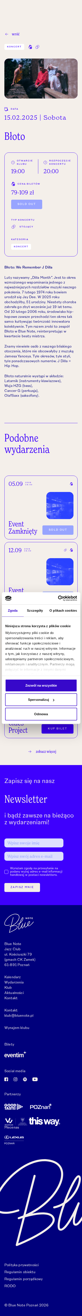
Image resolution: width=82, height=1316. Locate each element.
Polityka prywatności (21, 1265)
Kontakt (10, 998)
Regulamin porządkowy (23, 1279)
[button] (30, 47)
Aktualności (14, 993)
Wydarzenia (14, 982)
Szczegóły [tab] (35, 610)
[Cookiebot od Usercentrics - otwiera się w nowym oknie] (58, 598)
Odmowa (41, 714)
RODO (10, 1286)
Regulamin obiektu (19, 1272)
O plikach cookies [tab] (63, 610)
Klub (8, 988)
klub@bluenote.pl (19, 1016)
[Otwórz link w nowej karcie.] (41, 1054)
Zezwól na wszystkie (41, 685)
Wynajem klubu (16, 1028)
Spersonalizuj (38, 699)
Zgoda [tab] (13, 610)
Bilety (9, 1044)
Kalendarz (12, 977)
